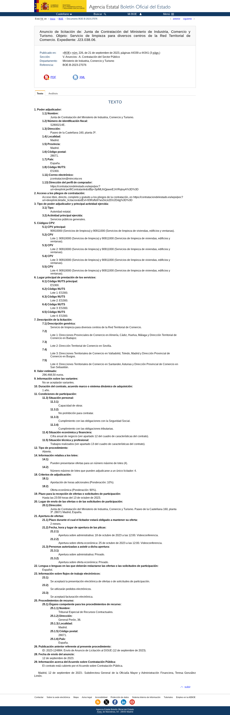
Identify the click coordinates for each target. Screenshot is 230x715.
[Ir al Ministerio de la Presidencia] (60, 6)
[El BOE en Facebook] (115, 704)
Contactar (39, 697)
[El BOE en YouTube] (132, 704)
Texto (40, 93)
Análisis (53, 93)
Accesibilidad (101, 697)
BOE (61, 19)
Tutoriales (168, 697)
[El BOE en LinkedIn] (123, 704)
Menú (166, 14)
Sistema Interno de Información (146, 697)
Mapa (76, 697)
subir (187, 687)
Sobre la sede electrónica (58, 697)
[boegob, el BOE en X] (106, 704)
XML (82, 77)
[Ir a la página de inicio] (129, 7)
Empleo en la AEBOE (185, 697)
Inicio (52, 19)
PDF (53, 77)
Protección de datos (120, 697)
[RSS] (98, 704)
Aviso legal (87, 697)
